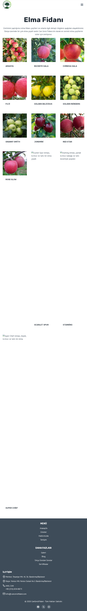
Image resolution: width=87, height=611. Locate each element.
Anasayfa (43, 528)
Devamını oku (12, 187)
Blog (43, 556)
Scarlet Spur (41, 325)
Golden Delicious (43, 104)
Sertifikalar (43, 564)
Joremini (38, 142)
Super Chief (12, 508)
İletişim (43, 540)
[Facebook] (38, 607)
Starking (67, 325)
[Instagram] (49, 607)
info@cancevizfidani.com (16, 594)
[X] (43, 607)
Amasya (10, 66)
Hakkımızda (43, 536)
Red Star (67, 142)
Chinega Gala (70, 66)
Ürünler (43, 532)
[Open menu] (82, 5)
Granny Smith (13, 142)
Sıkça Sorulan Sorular (43, 560)
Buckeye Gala (41, 66)
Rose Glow (11, 179)
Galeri (43, 552)
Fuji (8, 104)
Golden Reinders (71, 104)
